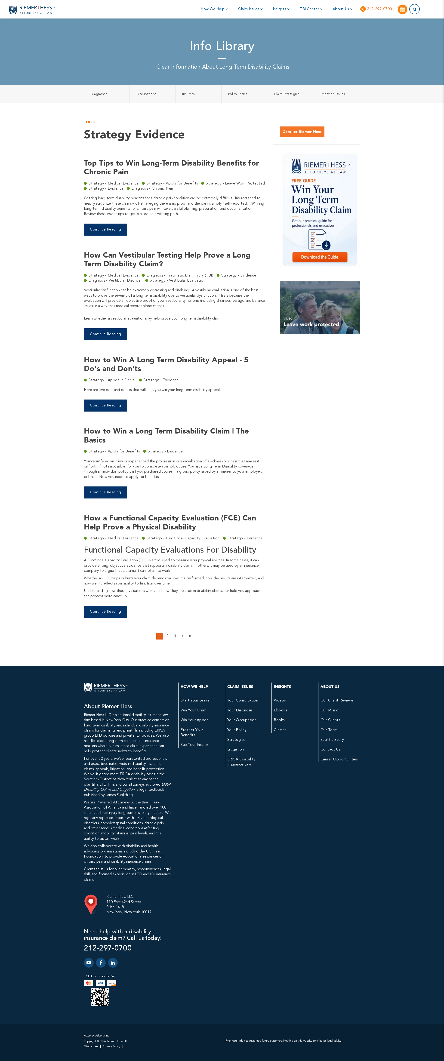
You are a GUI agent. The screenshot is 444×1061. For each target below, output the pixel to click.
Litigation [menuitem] (235, 749)
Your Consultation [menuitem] (242, 700)
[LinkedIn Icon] (113, 963)
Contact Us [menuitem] (330, 749)
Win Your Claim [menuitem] (193, 710)
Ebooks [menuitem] (280, 710)
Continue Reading (105, 229)
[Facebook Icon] (101, 963)
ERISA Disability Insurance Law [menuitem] (241, 762)
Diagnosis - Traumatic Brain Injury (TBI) (180, 275)
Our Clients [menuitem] (330, 720)
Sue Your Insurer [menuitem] (194, 745)
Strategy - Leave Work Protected (235, 183)
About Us (341, 9)
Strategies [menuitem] (236, 740)
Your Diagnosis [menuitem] (240, 710)
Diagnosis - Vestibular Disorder (116, 281)
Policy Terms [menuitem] (237, 94)
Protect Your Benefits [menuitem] (192, 732)
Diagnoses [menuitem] (99, 94)
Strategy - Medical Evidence (114, 183)
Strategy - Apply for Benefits (173, 183)
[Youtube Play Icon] (89, 963)
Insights (280, 9)
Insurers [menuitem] (188, 94)
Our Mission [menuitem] (331, 710)
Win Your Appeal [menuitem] (195, 720)
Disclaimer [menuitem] (91, 1046)
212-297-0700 (379, 9)
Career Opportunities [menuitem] (339, 759)
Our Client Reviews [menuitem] (337, 700)
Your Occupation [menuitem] (242, 720)
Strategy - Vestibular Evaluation (177, 281)
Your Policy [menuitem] (237, 730)
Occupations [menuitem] (146, 94)
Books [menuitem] (279, 720)
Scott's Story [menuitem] (332, 740)
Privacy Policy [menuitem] (111, 1046)
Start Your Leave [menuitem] (195, 700)
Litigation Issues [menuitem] (332, 94)
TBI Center (310, 9)
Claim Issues (249, 9)
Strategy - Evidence (107, 189)
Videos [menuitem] (280, 700)
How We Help (213, 9)
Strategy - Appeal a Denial (113, 380)
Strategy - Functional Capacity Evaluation (184, 538)
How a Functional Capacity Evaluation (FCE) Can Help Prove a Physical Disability (170, 522)
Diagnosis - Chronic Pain (152, 189)
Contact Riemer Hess (302, 131)
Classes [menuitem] (280, 730)
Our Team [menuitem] (329, 730)
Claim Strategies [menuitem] (286, 94)
